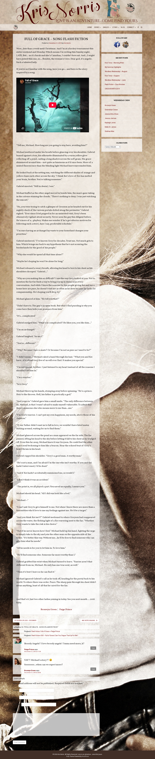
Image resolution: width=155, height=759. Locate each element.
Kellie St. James (110, 127)
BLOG (123, 27)
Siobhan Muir (109, 131)
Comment (18, 711)
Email (16, 697)
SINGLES (106, 27)
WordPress (85, 756)
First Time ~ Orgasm (112, 76)
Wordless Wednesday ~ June (115, 80)
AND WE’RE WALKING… (89, 620)
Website (17, 704)
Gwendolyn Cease (111, 110)
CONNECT (130, 27)
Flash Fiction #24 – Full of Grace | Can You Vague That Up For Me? (54, 635)
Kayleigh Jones (110, 123)
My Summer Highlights (113, 67)
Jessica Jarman (110, 118)
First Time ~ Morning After (114, 63)
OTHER (114, 27)
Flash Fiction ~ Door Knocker (115, 84)
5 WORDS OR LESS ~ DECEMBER (26, 620)
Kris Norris (67, 43)
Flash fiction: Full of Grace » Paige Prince (45, 631)
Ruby (67, 756)
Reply (93, 648)
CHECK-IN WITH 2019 (112, 89)
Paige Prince (65, 609)
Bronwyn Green (49, 609)
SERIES (96, 27)
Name (16, 690)
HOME (89, 27)
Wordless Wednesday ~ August (116, 71)
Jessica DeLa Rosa (111, 114)
